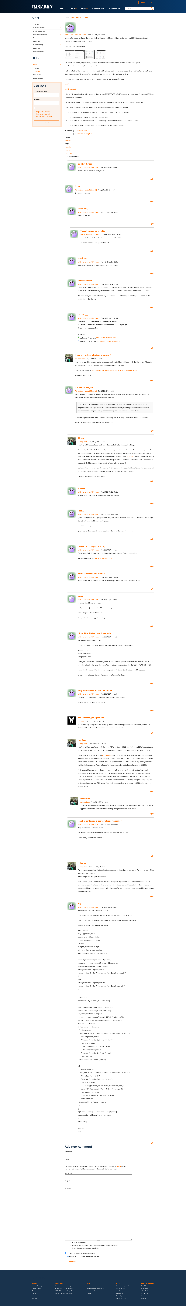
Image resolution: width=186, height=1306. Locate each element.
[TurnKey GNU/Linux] (42, 8)
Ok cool (81, 438)
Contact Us (35, 1293)
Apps (61, 8)
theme (67, 150)
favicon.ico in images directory (91, 546)
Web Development (121, 1291)
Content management (40, 34)
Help (72, 8)
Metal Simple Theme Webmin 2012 (108, 341)
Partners (34, 1296)
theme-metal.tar (81, 130)
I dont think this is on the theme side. (94, 633)
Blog (83, 8)
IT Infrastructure (39, 31)
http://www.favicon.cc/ (103, 558)
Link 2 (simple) (70, 89)
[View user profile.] (70, 27)
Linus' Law (129, 456)
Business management (41, 38)
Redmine (143, 1298)
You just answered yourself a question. (95, 690)
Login (143, 3)
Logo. (80, 596)
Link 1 (67, 84)
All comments (74, 1256)
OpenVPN (144, 1286)
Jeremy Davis (80, 359)
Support (37, 68)
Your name (68, 1151)
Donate (89, 1293)
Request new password (44, 116)
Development (37, 75)
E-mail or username (41, 91)
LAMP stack (144, 1291)
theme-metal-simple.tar (84, 134)
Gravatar (118, 1166)
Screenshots (98, 8)
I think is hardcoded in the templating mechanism (100, 821)
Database (36, 48)
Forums (35, 65)
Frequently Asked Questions (95, 1288)
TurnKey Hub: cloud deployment (64, 1288)
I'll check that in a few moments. (92, 573)
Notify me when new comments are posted (81, 1253)
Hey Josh (82, 740)
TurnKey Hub (114, 8)
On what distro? (85, 164)
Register (151, 3)
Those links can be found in (92, 231)
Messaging (36, 41)
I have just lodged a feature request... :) (93, 355)
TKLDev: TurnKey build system (64, 1293)
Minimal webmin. (85, 280)
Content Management (122, 1286)
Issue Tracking (120, 1293)
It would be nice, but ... (85, 387)
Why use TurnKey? (37, 1286)
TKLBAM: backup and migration (64, 1291)
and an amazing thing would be (92, 717)
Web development (39, 28)
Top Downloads (147, 1283)
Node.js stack (145, 1288)
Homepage (68, 1173)
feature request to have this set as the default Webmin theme (114, 370)
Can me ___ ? (84, 314)
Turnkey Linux (107, 755)
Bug (79, 903)
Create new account (43, 114)
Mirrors (34, 1291)
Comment (68, 1189)
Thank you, (83, 208)
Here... (81, 511)
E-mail (67, 1159)
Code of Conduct (37, 1288)
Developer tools (38, 51)
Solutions (59, 1283)
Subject (67, 1181)
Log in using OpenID (43, 112)
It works (81, 488)
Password (37, 100)
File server (144, 1296)
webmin (68, 147)
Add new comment (72, 157)
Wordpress (144, 1293)
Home (67, 18)
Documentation (38, 78)
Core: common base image (63, 1286)
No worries (85, 798)
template (68, 153)
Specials (36, 24)
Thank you (82, 258)
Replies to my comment (91, 1256)
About (34, 1283)
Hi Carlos (82, 863)
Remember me (40, 108)
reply (151, 179)
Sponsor (34, 1298)
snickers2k (81, 721)
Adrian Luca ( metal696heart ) (76, 35)
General (68, 140)
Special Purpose (121, 1298)
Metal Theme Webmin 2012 (106, 338)
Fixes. (77, 186)
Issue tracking (38, 45)
